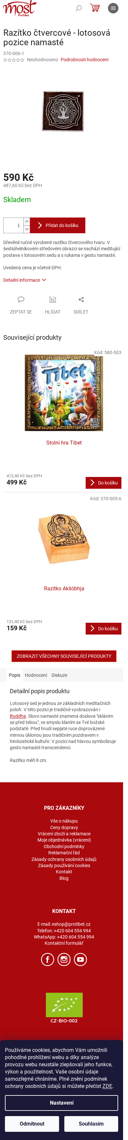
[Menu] (113, 8)
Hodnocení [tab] (36, 675)
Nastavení (62, 1103)
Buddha (18, 716)
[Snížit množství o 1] (26, 229)
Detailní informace (21, 280)
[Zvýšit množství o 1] (26, 221)
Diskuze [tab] (59, 675)
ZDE (107, 1086)
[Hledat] (78, 8)
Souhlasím (91, 1124)
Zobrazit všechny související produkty (64, 656)
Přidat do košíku (62, 225)
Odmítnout (32, 1124)
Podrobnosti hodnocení (84, 59)
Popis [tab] (14, 675)
